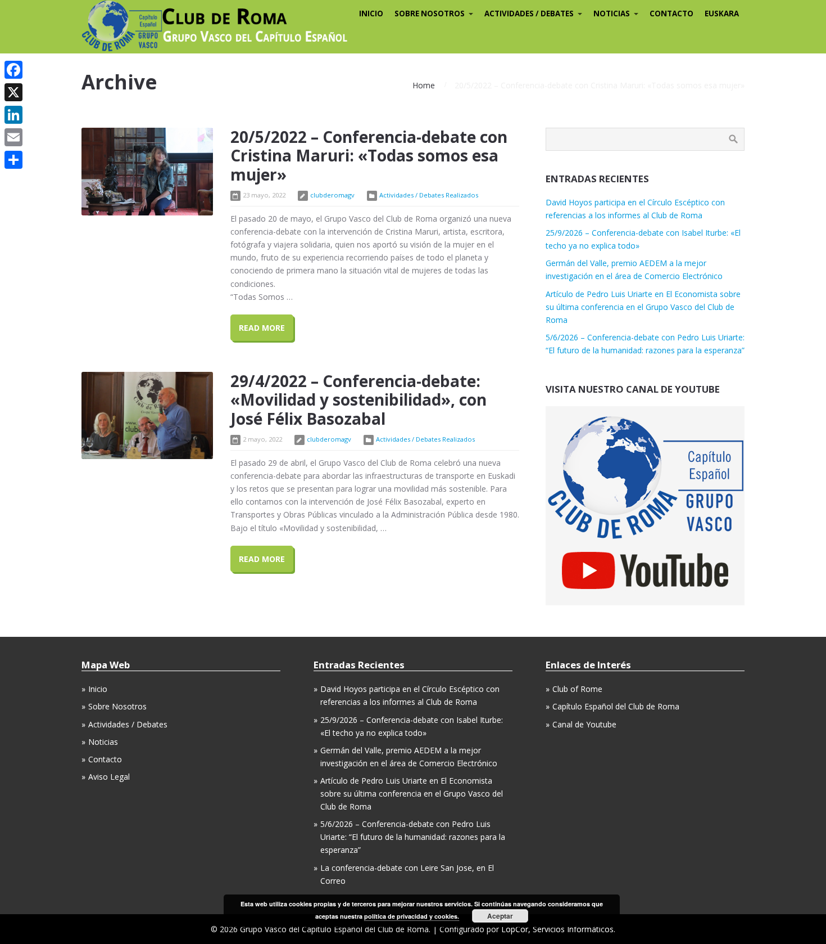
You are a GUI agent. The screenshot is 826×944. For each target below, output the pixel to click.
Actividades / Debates (127, 724)
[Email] (13, 137)
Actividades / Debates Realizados (428, 195)
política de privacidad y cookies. (411, 916)
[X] (13, 92)
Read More (262, 327)
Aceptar (500, 916)
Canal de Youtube (584, 724)
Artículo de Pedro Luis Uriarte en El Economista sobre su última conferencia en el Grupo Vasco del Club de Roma (643, 307)
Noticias (103, 741)
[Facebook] (13, 70)
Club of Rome (577, 689)
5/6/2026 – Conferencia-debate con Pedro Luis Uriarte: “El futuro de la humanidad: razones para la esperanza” (412, 837)
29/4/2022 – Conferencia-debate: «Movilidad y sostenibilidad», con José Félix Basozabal (358, 399)
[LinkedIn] (13, 115)
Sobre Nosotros (117, 706)
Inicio (97, 689)
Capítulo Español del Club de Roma (615, 706)
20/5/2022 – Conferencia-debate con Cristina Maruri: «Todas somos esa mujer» (368, 155)
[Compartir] (13, 160)
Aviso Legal (109, 776)
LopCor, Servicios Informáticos (557, 929)
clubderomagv (332, 195)
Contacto (105, 759)
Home (423, 85)
